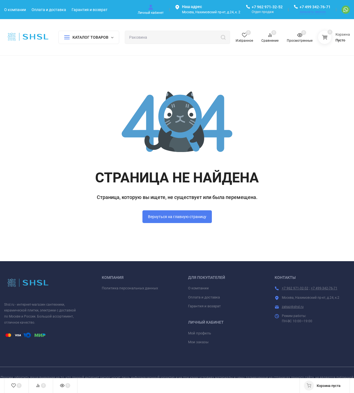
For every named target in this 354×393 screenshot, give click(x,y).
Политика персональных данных (130, 288)
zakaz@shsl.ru (293, 307)
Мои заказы (198, 342)
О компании (198, 288)
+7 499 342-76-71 (315, 7)
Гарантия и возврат (204, 306)
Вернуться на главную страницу (177, 216)
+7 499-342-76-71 (324, 288)
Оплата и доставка (204, 297)
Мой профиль (199, 333)
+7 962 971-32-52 (267, 7)
